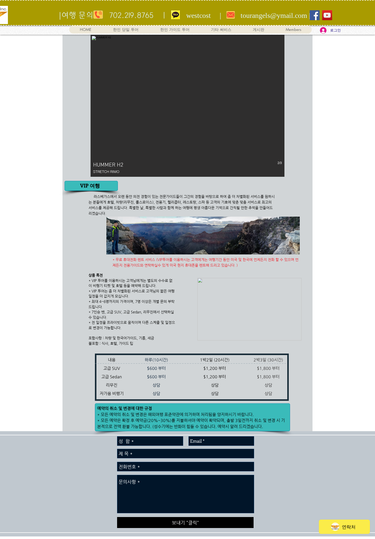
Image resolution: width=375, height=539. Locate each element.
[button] (221, 29)
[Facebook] (315, 15)
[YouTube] (327, 15)
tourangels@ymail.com (274, 15)
